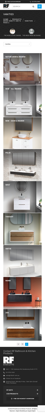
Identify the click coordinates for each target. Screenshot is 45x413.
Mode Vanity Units (12, 21)
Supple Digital (31, 411)
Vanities (29, 21)
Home (5, 19)
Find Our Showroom (13, 1)
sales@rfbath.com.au (12, 375)
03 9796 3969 (36, 1)
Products (16, 19)
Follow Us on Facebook (13, 378)
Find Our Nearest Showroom (24, 398)
